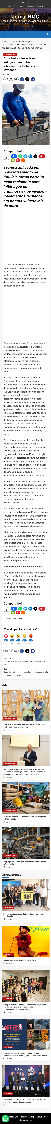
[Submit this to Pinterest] (41, 156)
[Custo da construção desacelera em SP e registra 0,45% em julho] (26, 798)
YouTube (30, 6)
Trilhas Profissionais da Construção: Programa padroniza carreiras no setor (23, 725)
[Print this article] (13, 160)
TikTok (38, 6)
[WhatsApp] (20, 156)
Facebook (11, 6)
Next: (25, 672)
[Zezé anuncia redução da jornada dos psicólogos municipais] (26, 895)
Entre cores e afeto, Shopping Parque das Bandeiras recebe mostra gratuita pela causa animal (25, 1054)
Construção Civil (10, 54)
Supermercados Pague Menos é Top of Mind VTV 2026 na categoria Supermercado (24, 1100)
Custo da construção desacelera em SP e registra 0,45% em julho (24, 817)
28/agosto (9, 919)
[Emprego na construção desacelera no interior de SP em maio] (26, 843)
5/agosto (8, 822)
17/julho (8, 867)
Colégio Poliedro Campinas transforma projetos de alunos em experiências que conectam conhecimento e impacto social (24, 1006)
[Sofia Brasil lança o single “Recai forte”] (26, 941)
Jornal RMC (25, 16)
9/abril (8, 74)
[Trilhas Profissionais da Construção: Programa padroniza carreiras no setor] (26, 705)
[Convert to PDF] (18, 160)
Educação (8, 998)
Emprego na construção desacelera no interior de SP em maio (24, 862)
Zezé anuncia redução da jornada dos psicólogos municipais (24, 915)
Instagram (21, 6)
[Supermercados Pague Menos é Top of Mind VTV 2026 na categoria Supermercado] (26, 1081)
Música (7, 954)
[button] (4, 34)
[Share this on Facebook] (14, 156)
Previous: (24, 661)
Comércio (8, 1093)
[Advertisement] (25, 235)
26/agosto (9, 730)
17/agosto (9, 777)
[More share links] (23, 160)
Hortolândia (9, 907)
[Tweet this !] (25, 156)
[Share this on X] (35, 156)
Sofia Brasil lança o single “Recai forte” (20, 960)
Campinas (8, 1047)
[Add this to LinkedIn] (30, 156)
